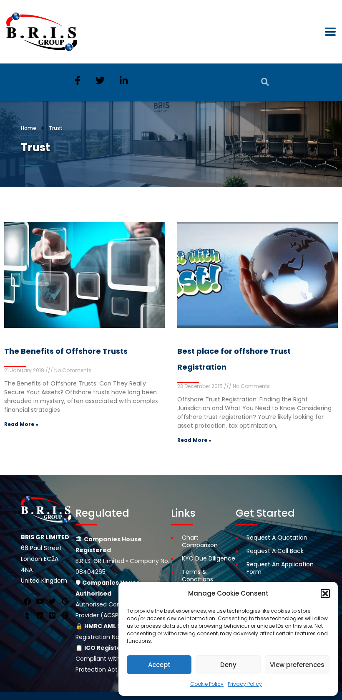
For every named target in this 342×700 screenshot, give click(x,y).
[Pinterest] (65, 616)
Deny (228, 664)
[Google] (65, 601)
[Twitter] (52, 601)
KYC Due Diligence (208, 558)
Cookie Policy (207, 683)
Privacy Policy (245, 683)
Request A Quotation (276, 537)
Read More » (21, 424)
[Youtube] (40, 601)
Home (28, 128)
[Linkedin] (40, 616)
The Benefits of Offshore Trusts (66, 351)
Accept (159, 664)
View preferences (297, 664)
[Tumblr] (27, 616)
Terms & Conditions (197, 575)
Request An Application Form (280, 568)
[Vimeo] (52, 616)
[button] (325, 593)
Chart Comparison (200, 541)
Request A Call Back (275, 551)
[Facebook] (27, 601)
